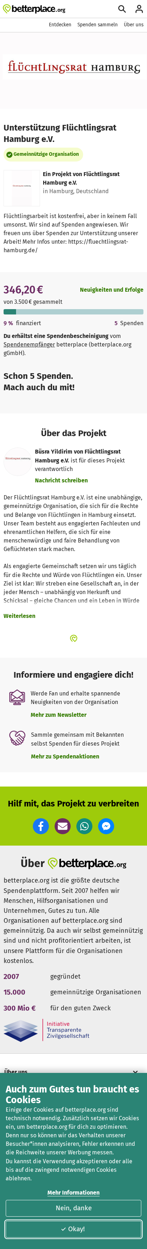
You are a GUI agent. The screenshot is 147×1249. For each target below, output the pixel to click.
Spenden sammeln (97, 25)
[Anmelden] (139, 9)
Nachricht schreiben (61, 480)
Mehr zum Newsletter (58, 714)
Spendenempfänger (29, 344)
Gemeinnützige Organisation (46, 154)
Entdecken (60, 25)
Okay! (76, 1229)
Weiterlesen (19, 616)
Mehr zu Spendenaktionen (65, 756)
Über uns (133, 25)
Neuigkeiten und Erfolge (111, 289)
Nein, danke (74, 1208)
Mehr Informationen (73, 1192)
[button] (41, 826)
